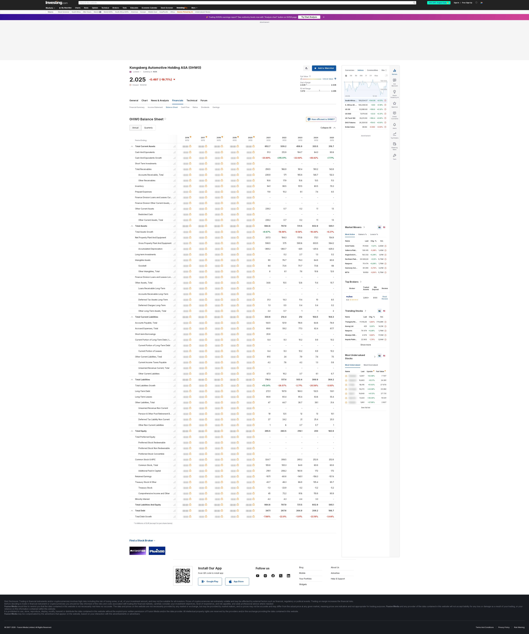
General (133, 100)
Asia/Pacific (163, 12)
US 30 (347, 109)
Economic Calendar (149, 8)
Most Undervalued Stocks (355, 357)
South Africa (76, 12)
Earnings (216, 107)
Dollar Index (350, 127)
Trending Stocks (354, 310)
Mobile (302, 573)
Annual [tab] (135, 127)
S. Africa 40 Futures (353, 105)
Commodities (372, 70)
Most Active (350, 234)
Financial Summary (137, 107)
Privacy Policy (504, 627)
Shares (50, 12)
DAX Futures (350, 123)
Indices (361, 70)
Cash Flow (185, 107)
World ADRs (108, 12)
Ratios (195, 107)
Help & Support (338, 579)
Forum (204, 100)
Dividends (205, 107)
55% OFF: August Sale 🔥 (439, 3)
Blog (301, 567)
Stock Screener (167, 8)
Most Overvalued (371, 365)
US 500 (348, 114)
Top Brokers (351, 281)
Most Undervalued (352, 365)
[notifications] (476, 2)
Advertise (335, 573)
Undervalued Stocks (202, 12)
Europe (143, 12)
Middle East (152, 12)
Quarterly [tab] (148, 127)
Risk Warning (519, 627)
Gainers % (362, 234)
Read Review (385, 298)
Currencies (349, 70)
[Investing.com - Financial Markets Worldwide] (57, 3)
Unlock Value (328, 79)
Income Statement (155, 107)
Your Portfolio (305, 579)
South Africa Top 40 (353, 100)
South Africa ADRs (122, 12)
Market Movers (353, 227)
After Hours (87, 12)
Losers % (374, 234)
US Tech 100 (350, 118)
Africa (172, 12)
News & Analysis (160, 100)
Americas (134, 12)
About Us (335, 567)
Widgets (303, 584)
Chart (144, 100)
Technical (192, 100)
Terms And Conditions (485, 627)
